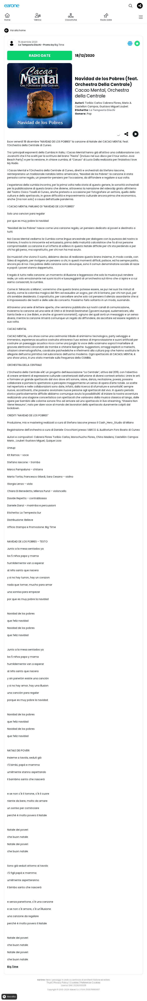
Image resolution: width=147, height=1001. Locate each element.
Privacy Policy (61, 982)
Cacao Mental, (91, 90)
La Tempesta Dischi (29, 44)
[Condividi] (126, 134)
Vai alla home (17, 30)
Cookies (74, 982)
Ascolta (11, 996)
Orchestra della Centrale (102, 93)
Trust (49, 982)
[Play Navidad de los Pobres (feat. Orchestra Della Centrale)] (135, 134)
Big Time (59, 44)
